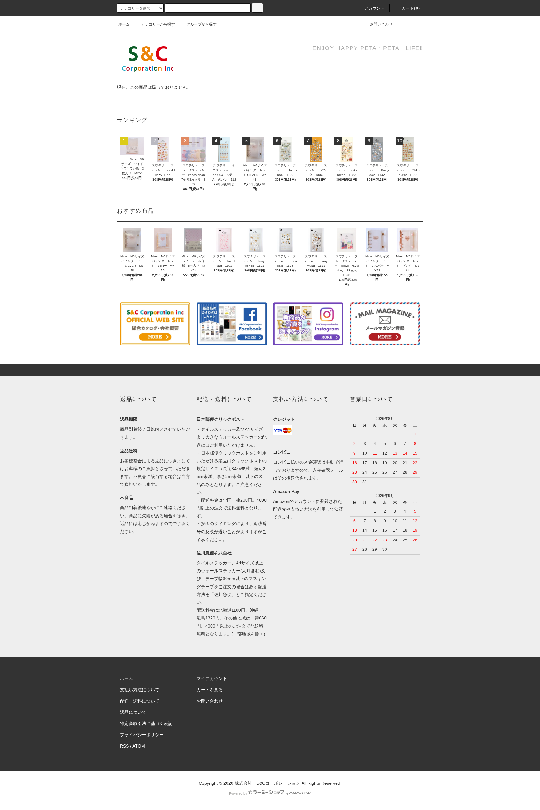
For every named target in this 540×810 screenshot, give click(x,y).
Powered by (238, 793)
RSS (124, 745)
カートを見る (210, 689)
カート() (411, 8)
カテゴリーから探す (158, 24)
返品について (133, 712)
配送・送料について (139, 700)
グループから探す (202, 24)
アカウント (374, 8)
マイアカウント (212, 678)
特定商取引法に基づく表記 (146, 723)
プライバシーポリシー (142, 734)
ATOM (138, 745)
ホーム (124, 24)
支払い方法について (139, 689)
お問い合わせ (381, 24)
